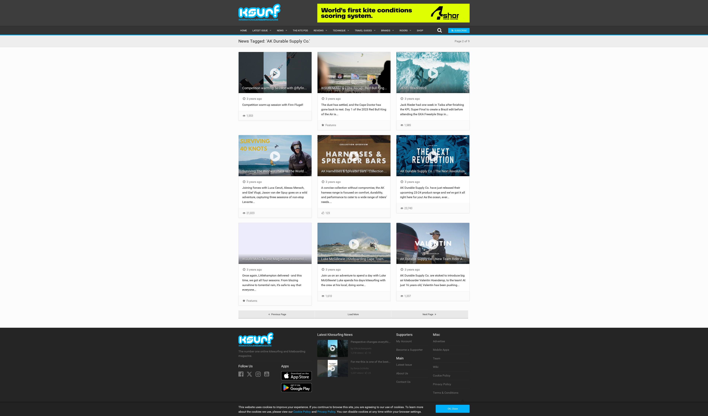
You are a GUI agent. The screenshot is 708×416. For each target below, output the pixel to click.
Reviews (319, 30)
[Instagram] (258, 375)
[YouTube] (266, 375)
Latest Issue (260, 30)
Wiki (435, 367)
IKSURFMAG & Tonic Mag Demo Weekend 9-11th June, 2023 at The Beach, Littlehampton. (277, 259)
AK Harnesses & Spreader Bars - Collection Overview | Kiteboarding (356, 171)
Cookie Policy (441, 375)
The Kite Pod (300, 30)
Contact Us (403, 382)
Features (330, 125)
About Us (402, 373)
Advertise (439, 341)
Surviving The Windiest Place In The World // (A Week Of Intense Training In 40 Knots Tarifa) (277, 171)
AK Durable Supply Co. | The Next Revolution (432, 171)
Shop (420, 30)
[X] (250, 375)
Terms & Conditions (445, 392)
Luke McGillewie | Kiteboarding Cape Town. (352, 259)
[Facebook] (241, 375)
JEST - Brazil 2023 (413, 88)
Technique (339, 30)
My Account (404, 341)
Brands (385, 30)
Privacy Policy (442, 384)
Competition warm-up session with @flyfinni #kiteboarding (277, 88)
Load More (353, 314)
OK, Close (453, 408)
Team (436, 358)
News (280, 30)
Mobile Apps (441, 349)
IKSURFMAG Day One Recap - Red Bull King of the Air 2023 (356, 88)
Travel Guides (363, 30)
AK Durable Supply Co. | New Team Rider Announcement (434, 259)
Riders (404, 30)
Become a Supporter (409, 349)
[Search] (439, 30)
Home (243, 30)
